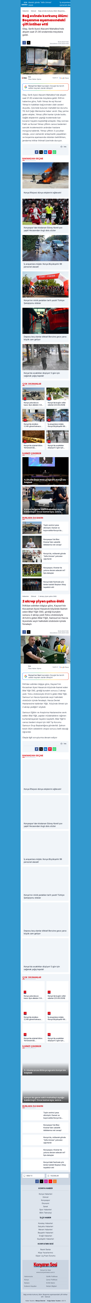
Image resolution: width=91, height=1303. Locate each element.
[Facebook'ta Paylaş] (24, 42)
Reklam (27, 1283)
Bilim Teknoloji (46, 1213)
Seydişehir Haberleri (45, 1239)
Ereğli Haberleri (45, 1236)
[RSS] (55, 1181)
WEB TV (29, 1176)
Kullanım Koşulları (30, 1286)
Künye (26, 1280)
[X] (41, 1181)
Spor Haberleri (45, 1209)
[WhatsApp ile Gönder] (54, 152)
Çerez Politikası (51, 1280)
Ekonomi (45, 1203)
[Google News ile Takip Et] (64, 78)
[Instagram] (46, 1181)
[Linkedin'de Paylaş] (45, 152)
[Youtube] (50, 1181)
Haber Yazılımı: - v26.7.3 (45, 1301)
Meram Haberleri (45, 1229)
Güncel (33, 11)
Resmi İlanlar (45, 1249)
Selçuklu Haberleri (45, 1226)
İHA (34, 78)
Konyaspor (45, 1200)
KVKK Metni (50, 1283)
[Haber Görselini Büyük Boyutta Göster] (45, 60)
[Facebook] (37, 1181)
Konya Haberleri (45, 1194)
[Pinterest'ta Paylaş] (50, 152)
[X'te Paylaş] (28, 42)
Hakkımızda (28, 1276)
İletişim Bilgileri (51, 1286)
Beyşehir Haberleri (45, 1233)
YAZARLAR (54, 1176)
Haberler (25, 11)
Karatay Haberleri (45, 1223)
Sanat (45, 1206)
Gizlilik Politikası (51, 1276)
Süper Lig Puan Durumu (45, 1256)
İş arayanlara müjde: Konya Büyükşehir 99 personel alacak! (52, 3)
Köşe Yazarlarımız (45, 1252)
